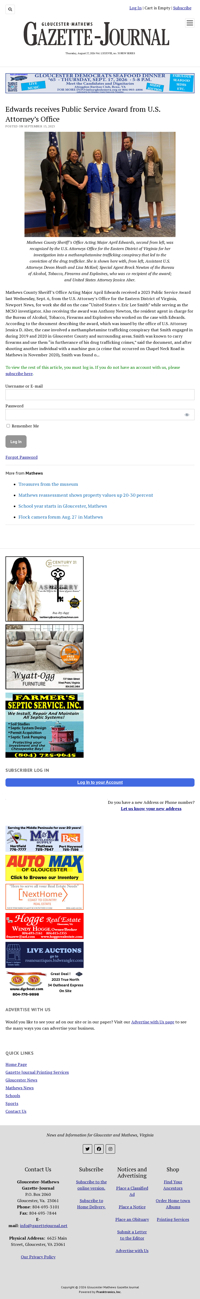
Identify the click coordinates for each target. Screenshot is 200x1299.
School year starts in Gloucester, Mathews (62, 506)
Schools (12, 1095)
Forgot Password (21, 457)
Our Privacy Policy (38, 1257)
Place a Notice (132, 1207)
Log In (135, 8)
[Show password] (186, 414)
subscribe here (19, 373)
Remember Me (25, 426)
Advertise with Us (132, 1250)
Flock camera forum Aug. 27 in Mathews (60, 517)
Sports (11, 1103)
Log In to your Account (100, 782)
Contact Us (15, 1111)
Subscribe (182, 8)
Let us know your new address (151, 808)
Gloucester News (21, 1080)
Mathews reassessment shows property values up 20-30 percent (85, 495)
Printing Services (173, 1219)
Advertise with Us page (152, 1022)
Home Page (16, 1064)
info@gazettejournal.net (43, 1225)
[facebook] (99, 1149)
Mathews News (19, 1088)
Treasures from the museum (48, 484)
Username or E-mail (24, 386)
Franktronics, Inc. (108, 1292)
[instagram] (110, 1149)
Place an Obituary (132, 1219)
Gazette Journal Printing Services (37, 1072)
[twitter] (87, 1149)
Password (14, 406)
